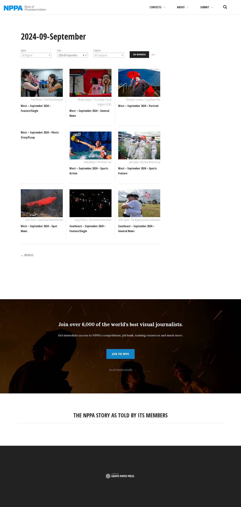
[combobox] (36, 55)
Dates (59, 50)
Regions (23, 50)
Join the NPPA (120, 354)
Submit (204, 7)
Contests (155, 7)
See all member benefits (120, 370)
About (181, 7)
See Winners (139, 54)
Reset (153, 54)
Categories (97, 50)
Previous (29, 255)
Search (225, 5)
